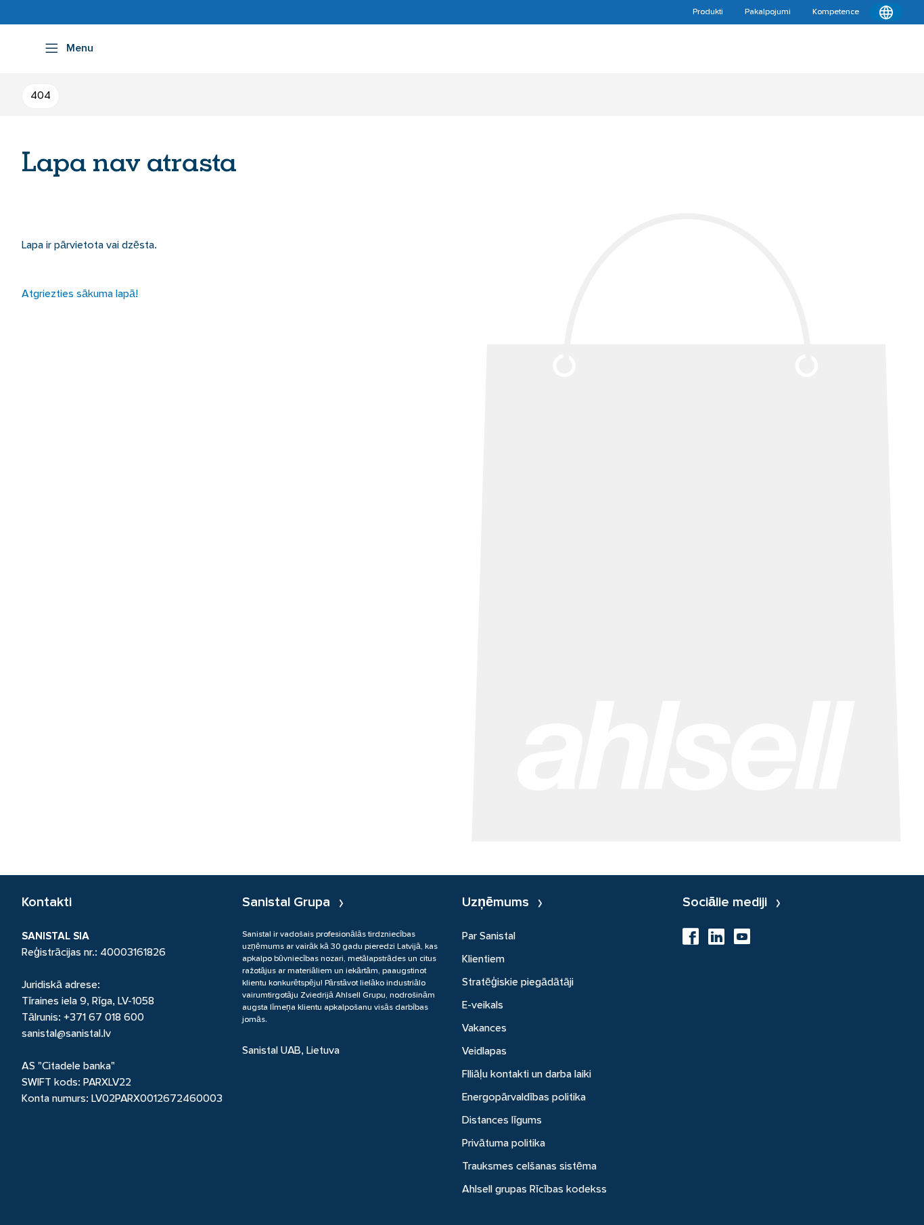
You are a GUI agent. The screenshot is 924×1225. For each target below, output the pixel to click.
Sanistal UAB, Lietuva (291, 1051)
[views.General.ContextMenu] (886, 12)
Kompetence (835, 12)
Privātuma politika (503, 1144)
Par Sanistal (488, 936)
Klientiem (483, 959)
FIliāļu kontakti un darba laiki (526, 1074)
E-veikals (482, 1005)
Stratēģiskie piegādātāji (518, 982)
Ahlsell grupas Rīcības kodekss (534, 1190)
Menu (79, 48)
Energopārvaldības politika (524, 1097)
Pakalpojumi (768, 12)
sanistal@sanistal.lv (66, 1034)
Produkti (708, 12)
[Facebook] (691, 940)
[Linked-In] (716, 940)
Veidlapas (484, 1051)
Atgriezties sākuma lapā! (80, 294)
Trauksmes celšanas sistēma (529, 1167)
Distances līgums (502, 1121)
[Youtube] (742, 940)
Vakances (484, 1028)
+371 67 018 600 (104, 1018)
